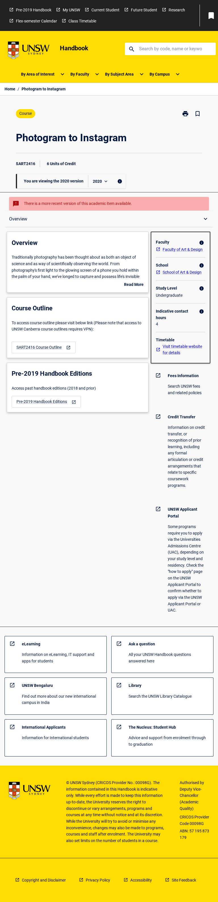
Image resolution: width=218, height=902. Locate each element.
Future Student (144, 10)
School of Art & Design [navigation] (182, 272)
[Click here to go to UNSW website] (29, 51)
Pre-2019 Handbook (33, 10)
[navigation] (44, 347)
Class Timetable (82, 21)
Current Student (105, 10)
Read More (134, 285)
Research (177, 10)
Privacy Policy (98, 880)
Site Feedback (184, 880)
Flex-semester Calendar (36, 21)
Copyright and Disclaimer (44, 880)
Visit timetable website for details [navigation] (182, 349)
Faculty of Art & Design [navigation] (183, 249)
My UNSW (71, 10)
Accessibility (141, 880)
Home (10, 89)
